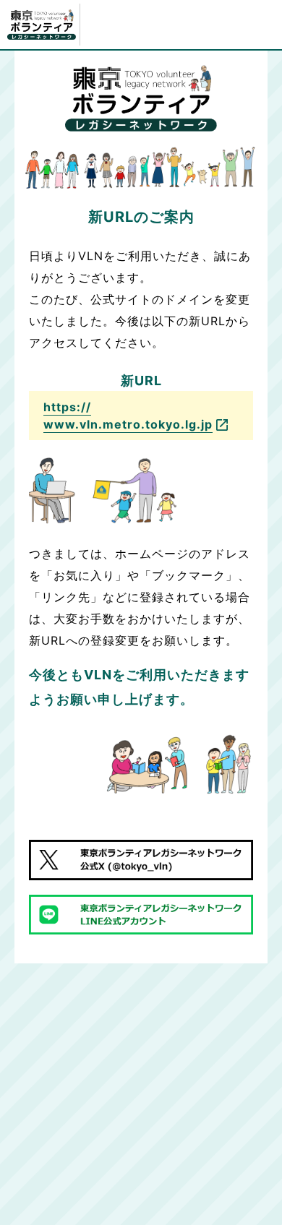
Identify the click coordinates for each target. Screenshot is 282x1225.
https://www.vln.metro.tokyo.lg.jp (128, 415)
